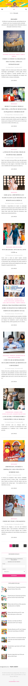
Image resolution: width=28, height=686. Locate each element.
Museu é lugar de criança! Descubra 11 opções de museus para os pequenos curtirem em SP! (14, 109)
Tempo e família (20, 302)
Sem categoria (17, 247)
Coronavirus (9, 299)
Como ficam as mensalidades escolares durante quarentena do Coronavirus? (14, 362)
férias (18, 54)
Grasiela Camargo (10, 157)
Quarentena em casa (19, 414)
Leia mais (14, 80)
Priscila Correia (10, 255)
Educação (12, 54)
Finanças (12, 355)
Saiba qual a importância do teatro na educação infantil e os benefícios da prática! (14, 197)
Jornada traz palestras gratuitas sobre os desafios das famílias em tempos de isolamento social (14, 307)
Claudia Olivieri (11, 67)
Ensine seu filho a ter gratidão (14, 521)
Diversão (6, 54)
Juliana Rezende (9, 524)
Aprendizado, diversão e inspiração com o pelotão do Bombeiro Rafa (14, 469)
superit (10, 475)
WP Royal (16, 676)
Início (11, 13)
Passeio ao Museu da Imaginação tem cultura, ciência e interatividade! (14, 61)
